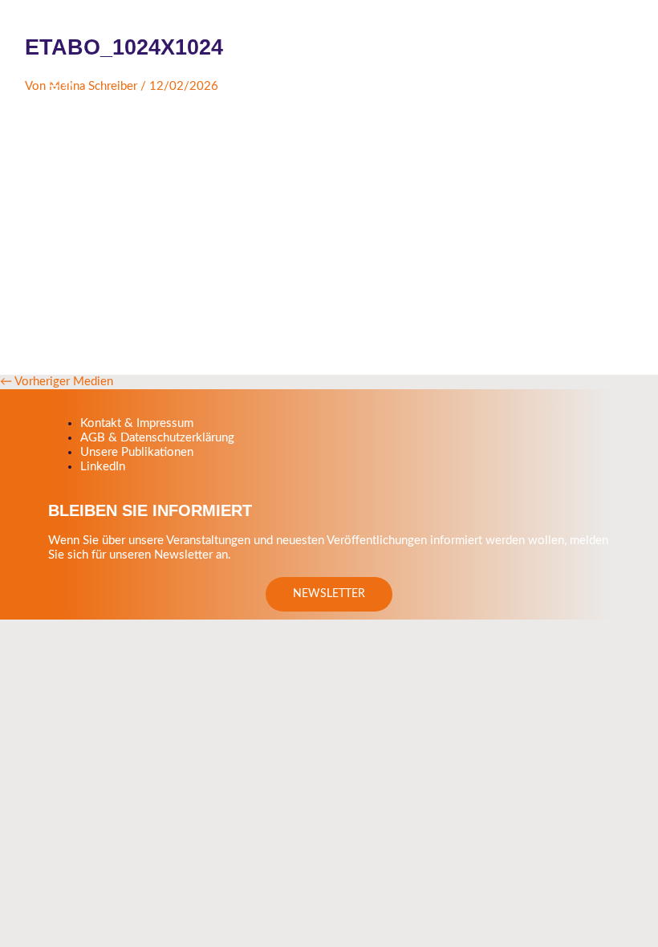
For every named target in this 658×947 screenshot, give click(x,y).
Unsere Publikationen (136, 452)
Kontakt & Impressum (136, 423)
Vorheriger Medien (56, 382)
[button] (329, 594)
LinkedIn (102, 467)
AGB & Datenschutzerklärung (157, 438)
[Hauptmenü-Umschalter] (60, 83)
